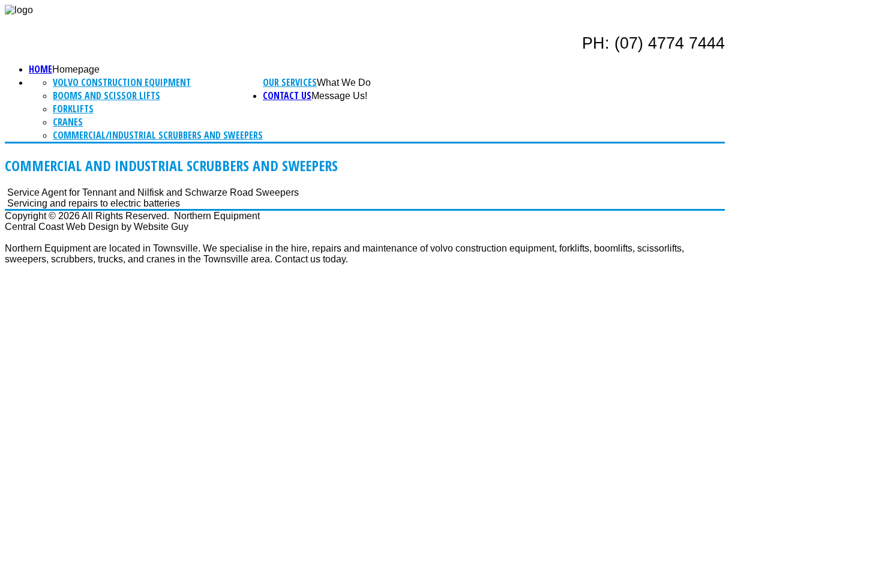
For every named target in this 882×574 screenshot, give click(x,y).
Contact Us (287, 95)
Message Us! (339, 96)
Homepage (76, 69)
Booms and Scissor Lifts (106, 95)
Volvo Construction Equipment (122, 82)
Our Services (290, 82)
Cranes (68, 121)
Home (40, 69)
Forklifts (73, 108)
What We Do (344, 82)
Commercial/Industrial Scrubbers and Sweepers (158, 135)
